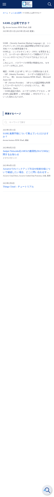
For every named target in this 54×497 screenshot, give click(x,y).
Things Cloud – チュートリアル (18, 186)
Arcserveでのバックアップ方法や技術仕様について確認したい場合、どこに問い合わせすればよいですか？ (26, 172)
